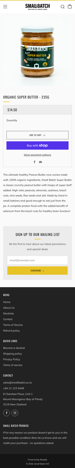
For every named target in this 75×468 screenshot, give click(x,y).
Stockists (8, 313)
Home (6, 302)
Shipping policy (12, 353)
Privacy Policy (11, 359)
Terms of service (12, 365)
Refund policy (11, 330)
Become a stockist (14, 348)
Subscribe (36, 270)
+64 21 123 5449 (13, 388)
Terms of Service (13, 324)
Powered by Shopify (37, 459)
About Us (8, 307)
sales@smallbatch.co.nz (17, 382)
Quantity (11, 120)
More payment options (37, 154)
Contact (7, 319)
